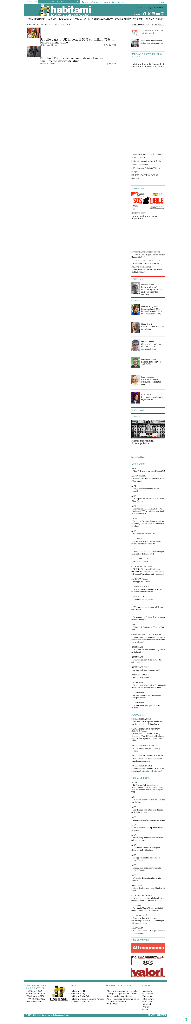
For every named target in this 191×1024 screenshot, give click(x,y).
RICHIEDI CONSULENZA (101, 2)
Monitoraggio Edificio (142, 168)
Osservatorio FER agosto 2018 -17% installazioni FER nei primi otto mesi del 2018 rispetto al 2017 (147, 511)
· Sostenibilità (148, 1001)
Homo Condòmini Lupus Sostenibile (144, 217)
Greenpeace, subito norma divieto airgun (149, 820)
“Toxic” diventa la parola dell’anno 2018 (149, 471)
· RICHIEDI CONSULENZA (81, 1001)
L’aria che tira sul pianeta (143, 599)
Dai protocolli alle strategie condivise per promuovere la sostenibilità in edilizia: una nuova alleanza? (148, 639)
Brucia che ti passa (140, 562)
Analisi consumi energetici (144, 154)
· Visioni (145, 1006)
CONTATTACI (119, 2)
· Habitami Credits (78, 991)
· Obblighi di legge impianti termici (121, 993)
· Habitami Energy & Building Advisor (87, 999)
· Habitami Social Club (79, 996)
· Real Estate (148, 999)
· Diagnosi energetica (116, 1001)
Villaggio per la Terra (141, 582)
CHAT (86, 2)
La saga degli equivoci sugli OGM (151, 363)
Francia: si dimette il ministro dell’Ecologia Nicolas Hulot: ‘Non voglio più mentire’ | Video (147, 920)
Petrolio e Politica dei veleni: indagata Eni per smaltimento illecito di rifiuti (71, 59)
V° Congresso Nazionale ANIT (145, 534)
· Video (145, 1009)
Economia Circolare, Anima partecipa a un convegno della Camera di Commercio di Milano (147, 523)
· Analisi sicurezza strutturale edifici (122, 999)
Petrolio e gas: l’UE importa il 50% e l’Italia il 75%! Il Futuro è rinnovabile (77, 41)
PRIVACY (151, 1014)
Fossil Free (140, 457)
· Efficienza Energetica (147, 995)
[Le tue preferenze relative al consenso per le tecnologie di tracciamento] (186, 1019)
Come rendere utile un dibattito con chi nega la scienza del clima (151, 346)
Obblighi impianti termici (143, 161)
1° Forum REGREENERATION (146, 263)
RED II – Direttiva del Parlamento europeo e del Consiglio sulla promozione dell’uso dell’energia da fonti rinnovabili (147, 571)
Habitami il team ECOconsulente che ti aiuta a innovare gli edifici (148, 65)
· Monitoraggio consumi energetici (122, 991)
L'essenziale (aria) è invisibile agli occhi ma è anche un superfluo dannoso (152, 290)
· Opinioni (146, 1004)
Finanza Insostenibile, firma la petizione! (142, 442)
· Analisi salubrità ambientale (119, 996)
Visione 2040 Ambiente (142, 678)
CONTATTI (161, 1014)
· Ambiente (147, 991)
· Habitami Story (77, 993)
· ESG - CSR (111, 1004)
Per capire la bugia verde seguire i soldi (152, 398)
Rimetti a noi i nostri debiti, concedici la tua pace (151, 381)
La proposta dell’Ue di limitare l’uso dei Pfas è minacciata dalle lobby (151, 311)
